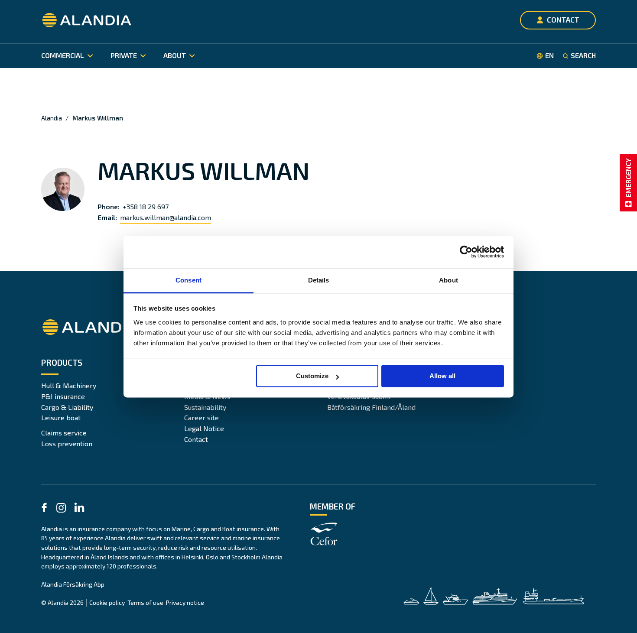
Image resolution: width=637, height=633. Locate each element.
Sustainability (205, 407)
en (549, 55)
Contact (196, 439)
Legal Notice (204, 428)
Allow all (442, 376)
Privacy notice (185, 602)
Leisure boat (61, 417)
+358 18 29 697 (146, 206)
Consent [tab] (189, 280)
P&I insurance (63, 396)
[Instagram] (61, 509)
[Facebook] (44, 509)
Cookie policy (107, 602)
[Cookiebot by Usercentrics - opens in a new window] (466, 251)
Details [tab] (318, 280)
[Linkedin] (79, 509)
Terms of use (145, 602)
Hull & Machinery (68, 385)
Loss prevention (66, 443)
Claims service (64, 432)
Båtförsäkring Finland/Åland (371, 407)
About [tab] (448, 280)
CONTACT (563, 19)
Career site (201, 417)
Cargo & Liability (67, 407)
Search (583, 55)
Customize (312, 376)
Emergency (628, 178)
